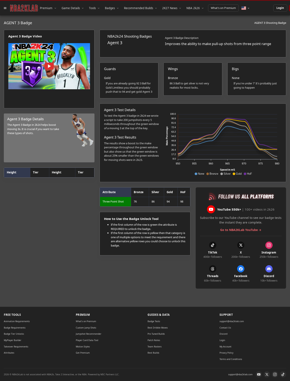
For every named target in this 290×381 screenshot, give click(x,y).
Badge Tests (154, 321)
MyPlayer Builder (12, 340)
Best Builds (153, 352)
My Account (225, 346)
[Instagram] (275, 374)
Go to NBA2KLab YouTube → (240, 230)
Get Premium (83, 352)
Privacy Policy (226, 352)
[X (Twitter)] (267, 374)
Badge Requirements (14, 327)
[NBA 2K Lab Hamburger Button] (5, 8)
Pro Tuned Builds (156, 333)
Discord (223, 333)
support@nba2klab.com (232, 321)
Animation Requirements (17, 321)
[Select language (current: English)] (245, 8)
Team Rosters (155, 346)
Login (280, 8)
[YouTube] (259, 374)
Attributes (9, 352)
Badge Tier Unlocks (14, 333)
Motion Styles (83, 346)
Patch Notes (154, 340)
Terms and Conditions (231, 359)
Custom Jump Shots (86, 327)
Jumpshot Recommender (88, 333)
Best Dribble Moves (158, 327)
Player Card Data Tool (87, 340)
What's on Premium (223, 8)
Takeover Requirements (16, 346)
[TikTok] (283, 374)
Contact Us (225, 327)
